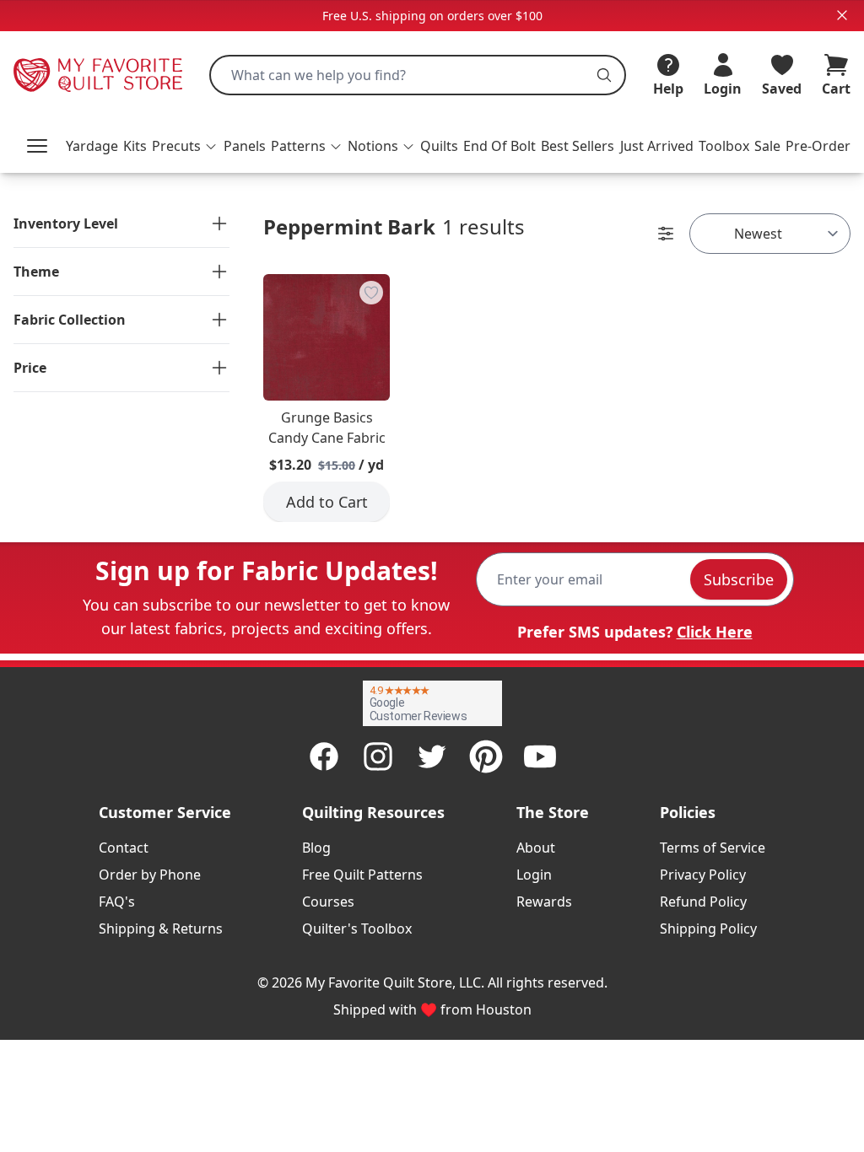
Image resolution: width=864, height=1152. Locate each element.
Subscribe (739, 579)
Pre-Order (818, 146)
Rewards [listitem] (544, 901)
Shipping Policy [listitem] (708, 928)
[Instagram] (378, 756)
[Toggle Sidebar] (666, 233)
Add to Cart (327, 502)
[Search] (604, 75)
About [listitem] (535, 847)
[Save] (371, 292)
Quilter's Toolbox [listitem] (357, 928)
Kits (135, 146)
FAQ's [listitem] (117, 901)
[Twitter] (432, 756)
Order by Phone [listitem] (150, 874)
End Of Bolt (499, 146)
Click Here (715, 632)
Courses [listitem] (328, 901)
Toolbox (724, 146)
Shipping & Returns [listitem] (161, 928)
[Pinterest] (486, 756)
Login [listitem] (534, 874)
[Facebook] (324, 756)
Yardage (92, 146)
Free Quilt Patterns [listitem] (362, 874)
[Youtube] (540, 756)
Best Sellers (577, 146)
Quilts (439, 146)
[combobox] (417, 75)
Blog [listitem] (316, 847)
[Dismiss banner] (842, 15)
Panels (245, 146)
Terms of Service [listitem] (712, 847)
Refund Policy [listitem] (703, 901)
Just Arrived (657, 146)
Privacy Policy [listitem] (703, 874)
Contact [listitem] (123, 847)
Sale (767, 146)
